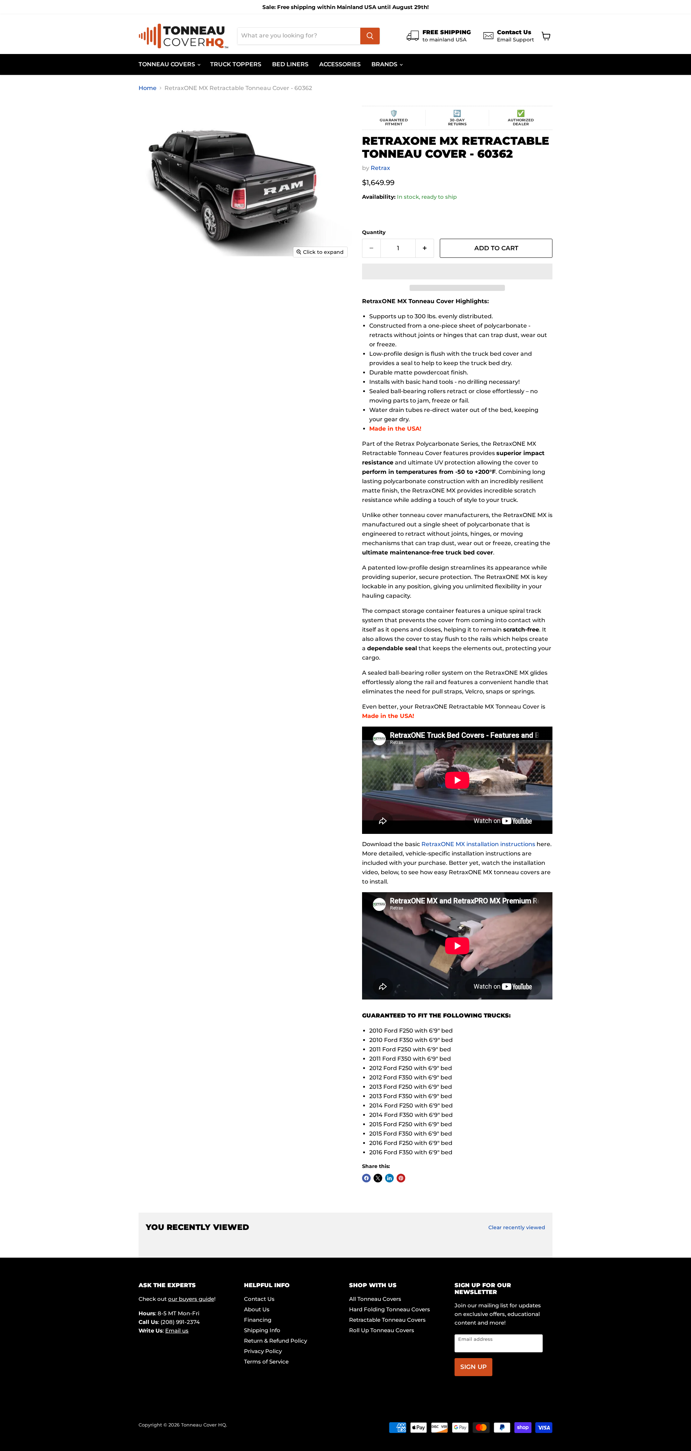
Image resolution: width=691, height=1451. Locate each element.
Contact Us (259, 1298)
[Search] (370, 36)
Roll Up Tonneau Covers (381, 1330)
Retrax (380, 168)
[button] (457, 271)
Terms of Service (266, 1361)
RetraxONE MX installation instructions (478, 844)
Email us (177, 1330)
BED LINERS (290, 64)
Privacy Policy (263, 1351)
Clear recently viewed (516, 1227)
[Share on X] (378, 1178)
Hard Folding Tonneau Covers (389, 1309)
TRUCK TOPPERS (235, 64)
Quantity (373, 232)
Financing (257, 1319)
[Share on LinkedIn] (389, 1178)
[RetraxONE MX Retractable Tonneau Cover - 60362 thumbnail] (158, 282)
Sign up (473, 1366)
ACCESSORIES (340, 64)
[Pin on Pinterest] (401, 1178)
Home (148, 88)
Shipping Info (262, 1330)
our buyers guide (191, 1298)
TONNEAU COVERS (168, 64)
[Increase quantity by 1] (425, 248)
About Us (257, 1309)
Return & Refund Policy (275, 1340)
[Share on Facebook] (366, 1178)
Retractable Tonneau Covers (387, 1319)
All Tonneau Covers (375, 1298)
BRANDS (385, 64)
